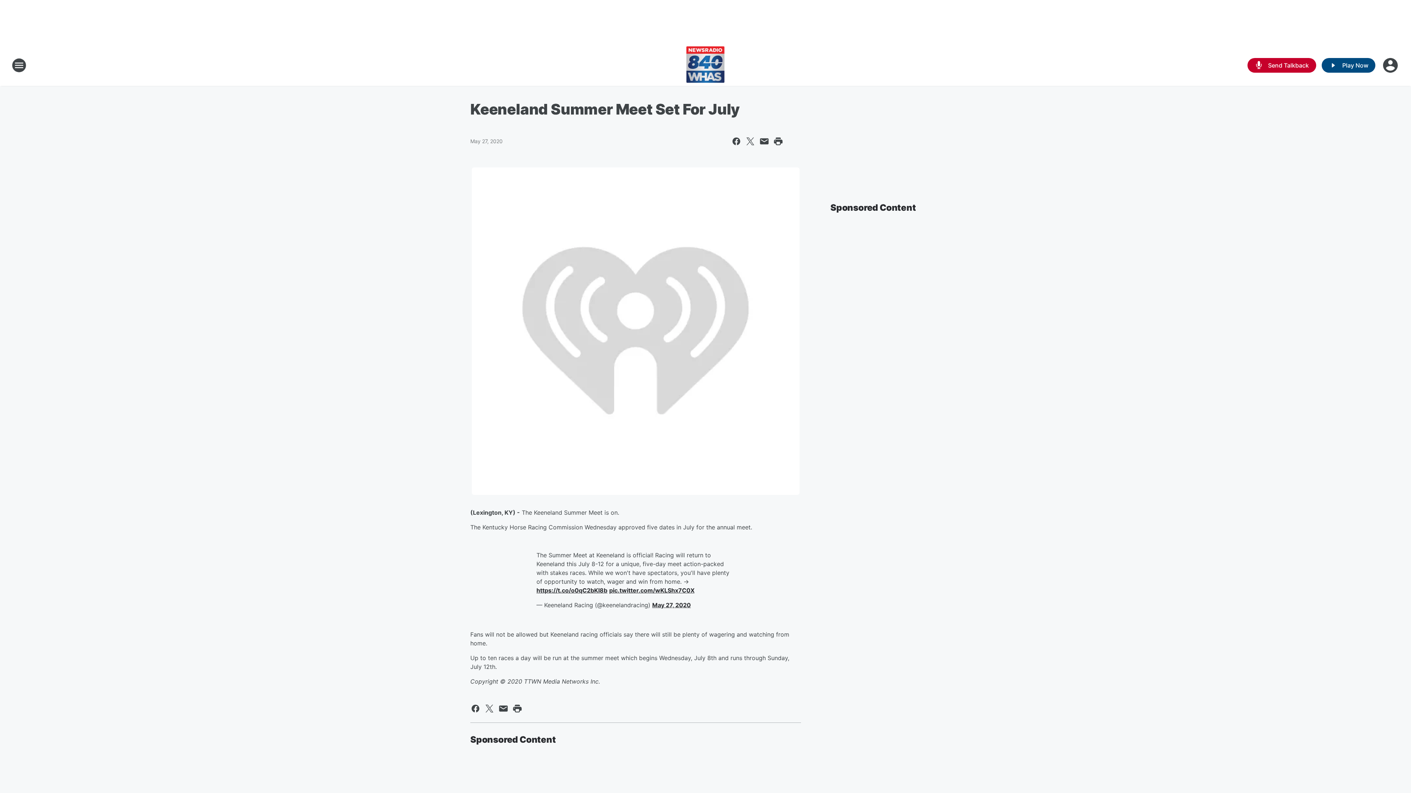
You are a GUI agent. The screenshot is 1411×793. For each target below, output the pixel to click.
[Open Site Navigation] (19, 65)
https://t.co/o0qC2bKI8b (571, 590)
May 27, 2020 (671, 605)
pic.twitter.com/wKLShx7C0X (651, 590)
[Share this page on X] (750, 141)
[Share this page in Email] (764, 141)
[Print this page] (778, 141)
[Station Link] (706, 65)
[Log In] (1391, 65)
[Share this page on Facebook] (736, 141)
